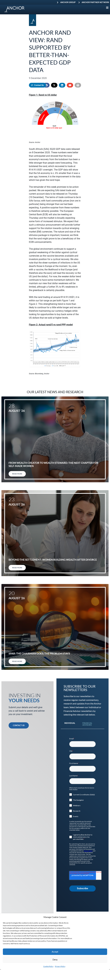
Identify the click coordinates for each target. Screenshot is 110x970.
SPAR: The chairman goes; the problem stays (39, 653)
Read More (17, 474)
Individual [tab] (69, 723)
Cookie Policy (48, 966)
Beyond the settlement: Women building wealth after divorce (53, 559)
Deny (55, 959)
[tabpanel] (82, 814)
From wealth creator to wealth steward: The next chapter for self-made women (53, 464)
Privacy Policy (60, 966)
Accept (55, 951)
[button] (54, 85)
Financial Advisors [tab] (87, 724)
